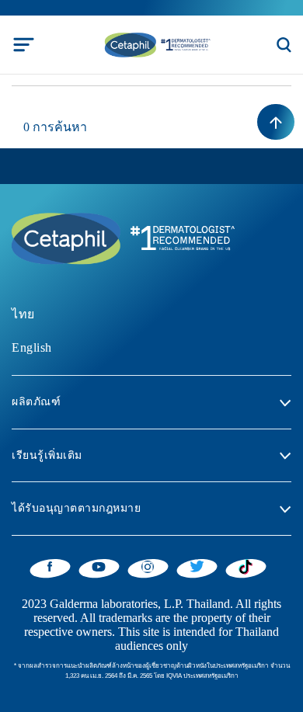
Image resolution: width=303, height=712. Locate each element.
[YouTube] (99, 566)
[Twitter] (197, 566)
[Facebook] (50, 566)
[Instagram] (148, 566)
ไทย (23, 314)
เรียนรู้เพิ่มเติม (47, 455)
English (32, 347)
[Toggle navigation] (24, 45)
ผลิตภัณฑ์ (36, 402)
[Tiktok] (245, 567)
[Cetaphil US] (120, 237)
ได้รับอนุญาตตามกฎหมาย (76, 508)
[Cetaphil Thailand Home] (156, 43)
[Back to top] (275, 122)
